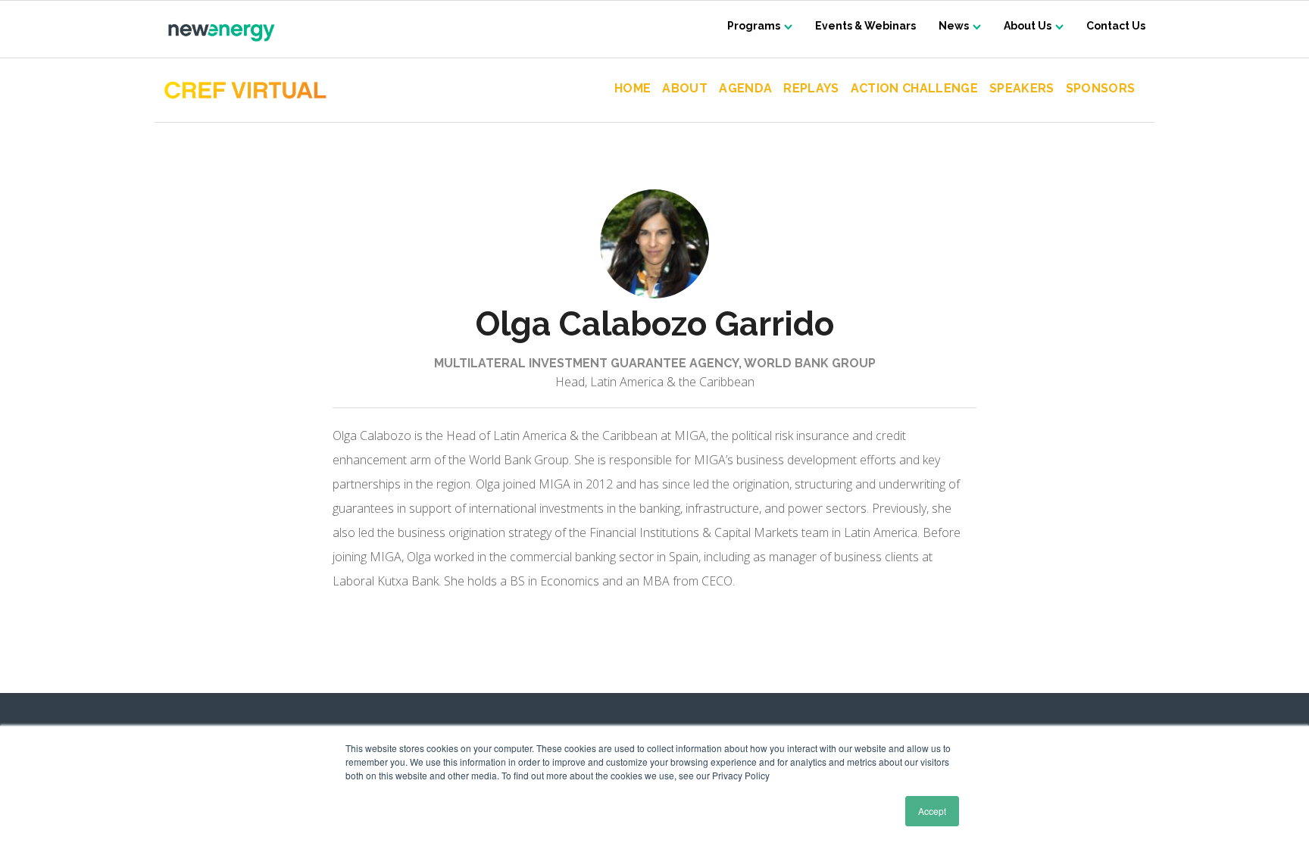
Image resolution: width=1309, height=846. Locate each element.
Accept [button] (932, 810)
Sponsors (1100, 89)
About (685, 89)
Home (632, 89)
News (954, 26)
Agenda (745, 89)
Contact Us (1115, 26)
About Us (1027, 26)
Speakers (1021, 89)
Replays (811, 89)
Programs (753, 26)
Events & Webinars (865, 26)
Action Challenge (914, 89)
